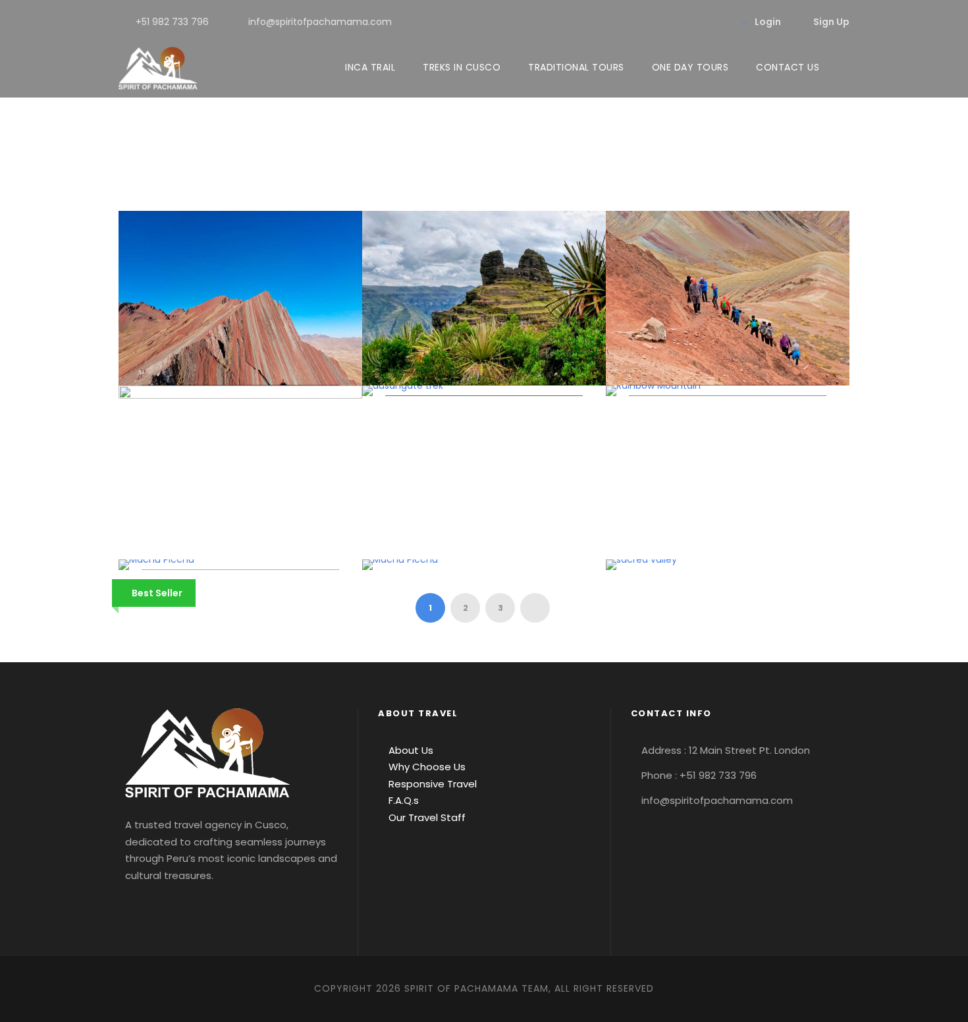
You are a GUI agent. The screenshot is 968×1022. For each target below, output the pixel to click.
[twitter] (695, 21)
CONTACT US (787, 67)
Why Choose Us (426, 767)
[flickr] (653, 21)
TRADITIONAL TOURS (576, 67)
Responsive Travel (431, 784)
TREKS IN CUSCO (461, 67)
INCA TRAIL (370, 67)
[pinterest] (674, 21)
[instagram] (716, 21)
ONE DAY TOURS (690, 67)
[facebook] (632, 21)
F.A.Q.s (402, 800)
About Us (409, 750)
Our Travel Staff (426, 817)
